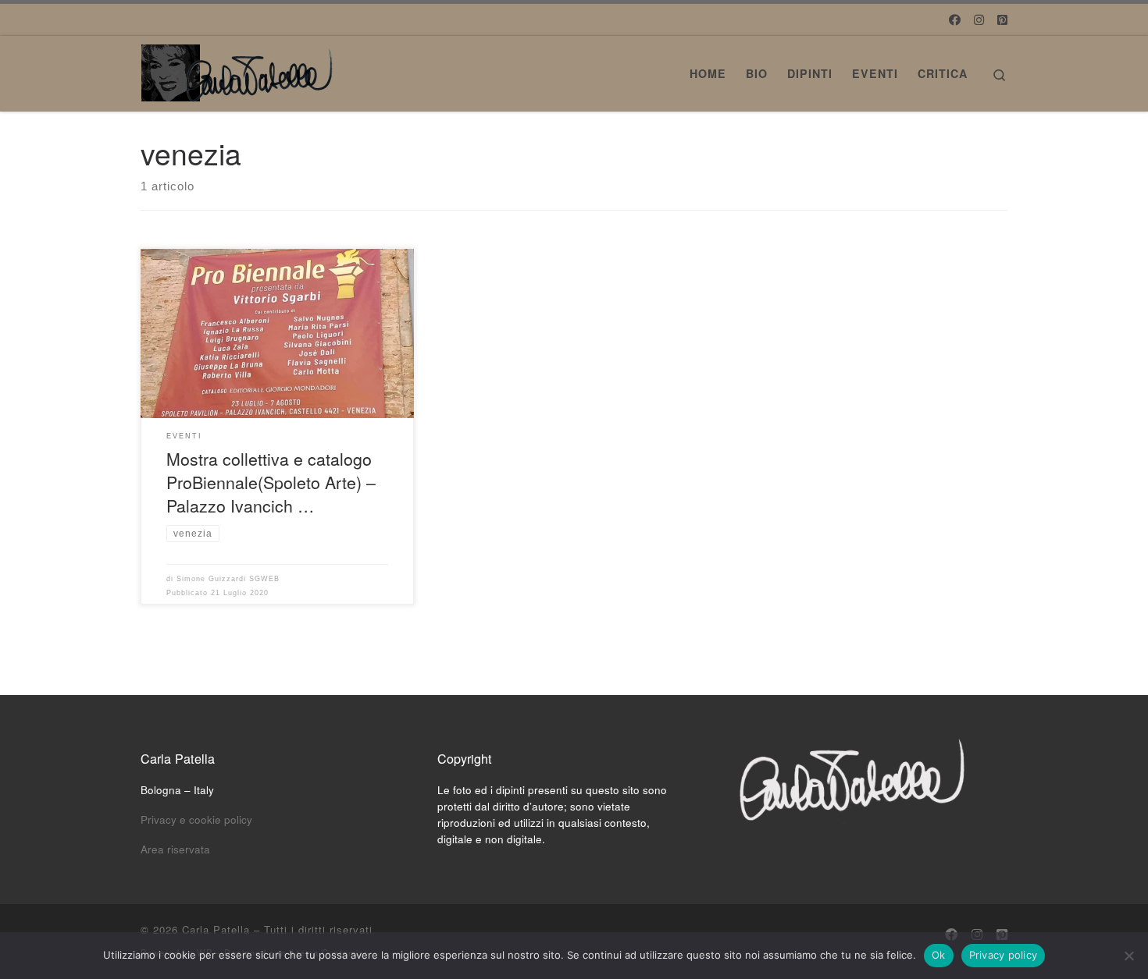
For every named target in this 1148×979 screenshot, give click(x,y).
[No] (1128, 955)
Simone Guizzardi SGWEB (228, 579)
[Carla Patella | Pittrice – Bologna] (238, 68)
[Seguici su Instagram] (979, 19)
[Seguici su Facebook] (955, 19)
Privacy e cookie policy (196, 819)
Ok (939, 955)
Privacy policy (1003, 955)
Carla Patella (216, 929)
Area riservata (175, 849)
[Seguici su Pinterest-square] (1002, 19)
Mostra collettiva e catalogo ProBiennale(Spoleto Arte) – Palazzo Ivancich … (271, 481)
